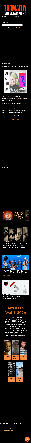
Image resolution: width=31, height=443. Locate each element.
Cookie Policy (8, 431)
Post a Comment (9, 249)
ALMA (4, 96)
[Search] (28, 2)
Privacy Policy (8, 429)
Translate (17, 27)
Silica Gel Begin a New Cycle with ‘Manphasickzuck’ (13, 297)
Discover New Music (8, 16)
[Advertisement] (15, 138)
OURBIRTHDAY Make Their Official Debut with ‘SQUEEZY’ (14, 272)
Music (9, 162)
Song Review (14, 162)
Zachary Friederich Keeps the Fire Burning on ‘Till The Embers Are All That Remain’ (14, 245)
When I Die (19, 98)
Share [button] (3, 160)
